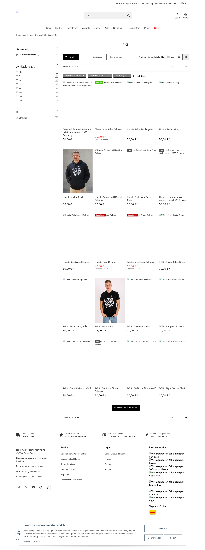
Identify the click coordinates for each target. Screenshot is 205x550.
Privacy (36, 541)
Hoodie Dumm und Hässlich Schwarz (108, 198)
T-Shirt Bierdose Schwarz (139, 326)
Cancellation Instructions (71, 480)
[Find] (128, 15)
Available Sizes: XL (98, 75)
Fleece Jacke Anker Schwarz (108, 129)
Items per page (117, 57)
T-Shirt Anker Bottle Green (172, 262)
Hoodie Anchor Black (73, 197)
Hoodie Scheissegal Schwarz (77, 262)
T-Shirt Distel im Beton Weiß (77, 388)
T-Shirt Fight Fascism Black (172, 388)
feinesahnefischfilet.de (70, 459)
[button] (184, 3)
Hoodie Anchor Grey (169, 129)
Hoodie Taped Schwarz (106, 262)
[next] (186, 66)
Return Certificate (68, 464)
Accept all (163, 528)
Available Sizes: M (73, 75)
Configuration (154, 538)
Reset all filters (138, 76)
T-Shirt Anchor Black (105, 326)
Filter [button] (71, 57)
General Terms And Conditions (74, 454)
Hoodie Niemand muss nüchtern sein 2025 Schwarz (173, 198)
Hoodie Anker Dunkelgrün (140, 129)
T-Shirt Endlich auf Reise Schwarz (107, 390)
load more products (126, 408)
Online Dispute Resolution (116, 454)
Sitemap (108, 464)
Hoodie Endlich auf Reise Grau (139, 198)
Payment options (68, 469)
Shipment (65, 474)
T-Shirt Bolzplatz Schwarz (171, 326)
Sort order (97, 57)
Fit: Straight (120, 75)
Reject (173, 538)
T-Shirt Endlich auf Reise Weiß (141, 388)
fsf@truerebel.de (32, 471)
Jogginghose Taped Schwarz (140, 262)
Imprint (26, 541)
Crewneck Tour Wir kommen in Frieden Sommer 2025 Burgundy (77, 132)
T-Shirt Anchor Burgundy (75, 326)
